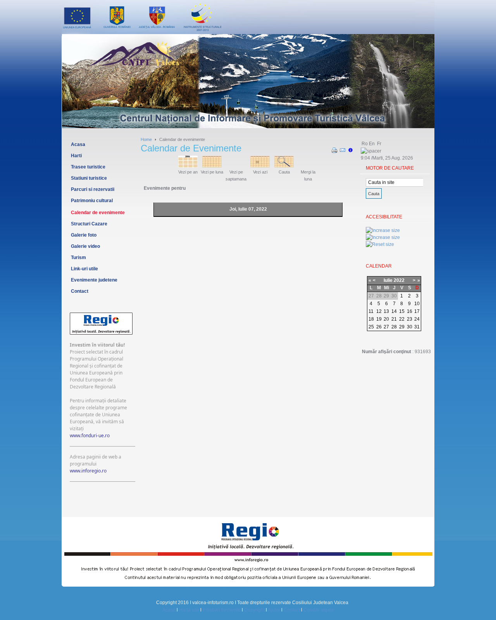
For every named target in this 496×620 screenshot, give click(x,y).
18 (371, 319)
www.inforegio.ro (88, 470)
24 (417, 319)
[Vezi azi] (260, 166)
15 (402, 311)
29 (402, 327)
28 (394, 327)
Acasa (169, 610)
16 (409, 311)
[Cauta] (284, 166)
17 (417, 311)
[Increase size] (383, 230)
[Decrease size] (383, 237)
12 (379, 311)
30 (409, 327)
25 (371, 327)
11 (371, 311)
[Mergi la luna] (308, 166)
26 (379, 327)
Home (146, 139)
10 (417, 303)
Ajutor (274, 610)
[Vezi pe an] (188, 166)
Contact (292, 610)
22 (402, 319)
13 (386, 311)
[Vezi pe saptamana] (236, 166)
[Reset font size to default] (380, 244)
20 (386, 319)
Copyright (254, 610)
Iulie (388, 280)
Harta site (189, 610)
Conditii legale (318, 610)
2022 (399, 280)
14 (394, 311)
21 (394, 319)
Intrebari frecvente (222, 610)
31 (417, 327)
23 (409, 319)
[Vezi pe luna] (212, 166)
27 (386, 327)
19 (379, 319)
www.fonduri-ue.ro (90, 435)
